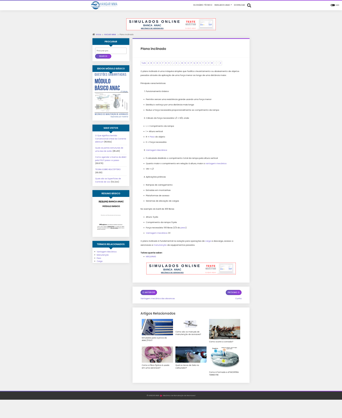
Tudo (143, 63)
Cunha (238, 298)
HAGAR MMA (110, 34)
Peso (99, 258)
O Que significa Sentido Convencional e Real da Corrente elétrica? (110, 138)
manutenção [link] (160, 245)
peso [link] (183, 227)
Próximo (233, 292)
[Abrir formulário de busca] (249, 5)
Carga (99, 261)
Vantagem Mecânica (106, 251)
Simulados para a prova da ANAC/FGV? (154, 339)
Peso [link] (152, 136)
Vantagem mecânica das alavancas (158, 298)
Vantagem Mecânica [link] (156, 150)
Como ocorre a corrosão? (221, 341)
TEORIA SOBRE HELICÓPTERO (108, 169)
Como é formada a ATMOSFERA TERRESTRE (224, 373)
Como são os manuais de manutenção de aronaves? (188, 333)
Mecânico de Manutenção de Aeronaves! (179, 395)
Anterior (150, 292)
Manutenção (103, 255)
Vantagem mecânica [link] (156, 233)
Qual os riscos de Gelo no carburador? (187, 366)
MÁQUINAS (151, 256)
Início (98, 34)
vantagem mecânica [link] (215, 163)
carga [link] (208, 241)
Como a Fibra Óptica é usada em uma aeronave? (155, 366)
